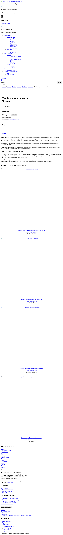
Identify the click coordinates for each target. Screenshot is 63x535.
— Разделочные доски (6, 491)
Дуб (2, 454)
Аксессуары (7, 71)
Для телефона (10, 74)
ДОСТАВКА (7, 531)
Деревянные (13, 52)
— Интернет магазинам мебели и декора (11, 500)
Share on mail (25, 125)
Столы (5, 35)
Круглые (12, 41)
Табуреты (12, 67)
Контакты (6, 75)
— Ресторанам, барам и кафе (8, 502)
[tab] (3, 133)
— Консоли (4, 492)
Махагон (3, 459)
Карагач (3, 456)
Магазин (9, 87)
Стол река (12, 38)
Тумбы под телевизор (15, 57)
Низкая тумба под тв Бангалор (31, 438)
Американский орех (6, 450)
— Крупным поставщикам (8, 501)
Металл (3, 449)
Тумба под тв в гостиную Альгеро (31, 368)
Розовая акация (5, 457)
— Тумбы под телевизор (7, 489)
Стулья (8, 64)
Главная (4, 87)
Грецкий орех (4, 452)
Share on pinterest (22, 125)
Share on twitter (15, 125)
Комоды (12, 62)
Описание (3, 133)
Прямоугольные (11, 70)
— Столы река (4, 488)
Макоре (3, 465)
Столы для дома (11, 37)
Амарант (3, 464)
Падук (2, 460)
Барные (12, 66)
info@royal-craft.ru (5, 23)
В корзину (14, 114)
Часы (8, 73)
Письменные (13, 48)
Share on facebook (12, 125)
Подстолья (9, 49)
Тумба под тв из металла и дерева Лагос (31, 230)
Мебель (6, 53)
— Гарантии (4, 523)
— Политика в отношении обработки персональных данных (16, 515)
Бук (2, 453)
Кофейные (12, 42)
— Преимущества (5, 511)
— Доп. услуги (5, 512)
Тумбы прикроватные (15, 59)
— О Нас (3, 510)
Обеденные (13, 39)
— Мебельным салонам (7, 504)
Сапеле (2, 463)
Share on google (18, 125)
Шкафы (12, 60)
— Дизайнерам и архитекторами (9, 498)
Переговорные (14, 46)
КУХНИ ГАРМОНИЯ (9, 527)
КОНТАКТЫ (7, 528)
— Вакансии (4, 514)
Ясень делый (4, 461)
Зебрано (3, 467)
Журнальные (13, 44)
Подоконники (7, 68)
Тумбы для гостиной (15, 56)
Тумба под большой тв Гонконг (31, 299)
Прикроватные (14, 45)
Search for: (3, 82)
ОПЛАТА (6, 529)
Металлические (14, 50)
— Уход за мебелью (6, 521)
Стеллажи (12, 63)
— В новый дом (5, 524)
